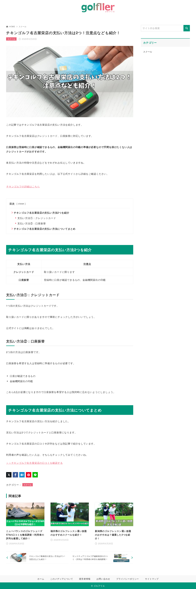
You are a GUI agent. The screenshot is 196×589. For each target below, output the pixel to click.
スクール (22, 26)
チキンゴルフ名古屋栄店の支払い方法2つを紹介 (41, 212)
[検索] (186, 28)
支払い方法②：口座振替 (31, 223)
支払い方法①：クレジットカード (36, 218)
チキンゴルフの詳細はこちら (23, 186)
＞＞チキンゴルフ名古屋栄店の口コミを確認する (34, 463)
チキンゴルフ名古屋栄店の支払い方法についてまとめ (44, 228)
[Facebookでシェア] (15, 474)
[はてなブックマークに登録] (22, 474)
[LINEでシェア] (35, 474)
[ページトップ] (189, 582)
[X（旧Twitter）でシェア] (8, 474)
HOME (12, 26)
